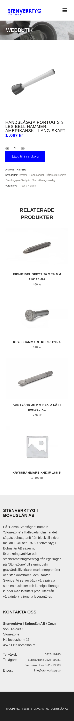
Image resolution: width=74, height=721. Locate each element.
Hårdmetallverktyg (56, 175)
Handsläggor (36, 175)
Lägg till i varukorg (25, 156)
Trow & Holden (27, 185)
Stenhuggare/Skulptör (18, 180)
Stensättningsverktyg (44, 180)
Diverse (23, 175)
